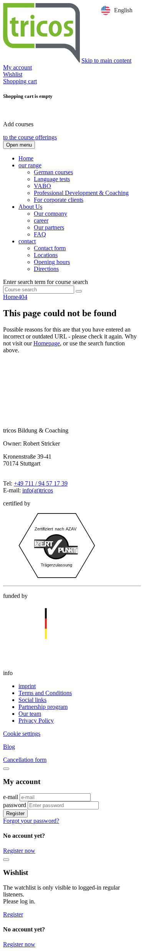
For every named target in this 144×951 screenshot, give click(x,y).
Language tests (52, 179)
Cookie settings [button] (21, 733)
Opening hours (52, 262)
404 (22, 297)
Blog (9, 746)
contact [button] (27, 241)
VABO (42, 186)
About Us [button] (30, 206)
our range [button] (29, 165)
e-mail (10, 797)
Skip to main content (106, 60)
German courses (53, 172)
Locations (46, 255)
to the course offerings (30, 137)
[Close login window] (6, 769)
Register (15, 813)
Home (25, 158)
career (41, 220)
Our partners (49, 227)
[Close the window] (6, 860)
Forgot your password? (31, 820)
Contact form (50, 248)
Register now (19, 850)
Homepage (46, 343)
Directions (46, 269)
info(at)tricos (37, 490)
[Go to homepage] (41, 60)
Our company (50, 213)
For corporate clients (58, 199)
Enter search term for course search (45, 282)
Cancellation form (24, 759)
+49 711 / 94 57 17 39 (41, 483)
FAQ (40, 234)
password (14, 805)
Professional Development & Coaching (81, 193)
